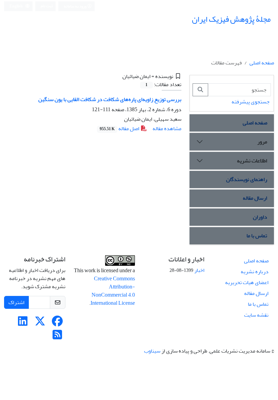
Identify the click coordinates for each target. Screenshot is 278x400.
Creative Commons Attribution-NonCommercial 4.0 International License (113, 291)
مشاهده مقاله (167, 128)
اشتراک (16, 302)
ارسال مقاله (255, 198)
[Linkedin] (23, 323)
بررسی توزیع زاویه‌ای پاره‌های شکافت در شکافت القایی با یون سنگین (109, 99)
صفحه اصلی (262, 63)
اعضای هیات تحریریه (247, 282)
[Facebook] (57, 323)
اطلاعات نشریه (252, 161)
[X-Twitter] (40, 323)
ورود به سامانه (75, 6)
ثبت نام (47, 6)
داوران (260, 217)
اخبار (199, 270)
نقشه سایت (256, 315)
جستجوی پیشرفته (251, 102)
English (16, 6)
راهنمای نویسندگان (246, 179)
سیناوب (152, 351)
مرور (262, 142)
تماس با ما (256, 236)
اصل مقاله (120, 128)
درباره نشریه (255, 271)
